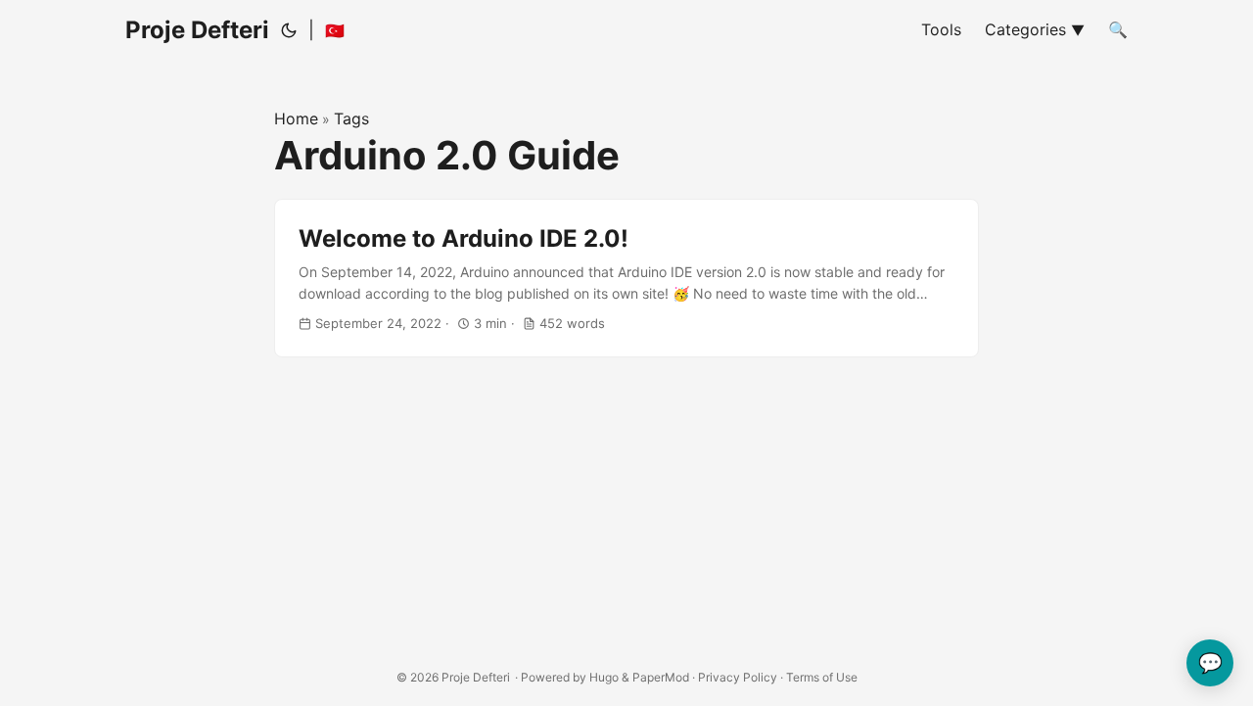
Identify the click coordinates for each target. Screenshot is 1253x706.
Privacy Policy (737, 677)
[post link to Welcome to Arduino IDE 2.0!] (626, 278)
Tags (351, 118)
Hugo (604, 677)
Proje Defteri (197, 30)
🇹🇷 (335, 30)
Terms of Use (822, 677)
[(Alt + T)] (289, 30)
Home (296, 118)
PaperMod (660, 677)
